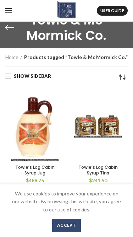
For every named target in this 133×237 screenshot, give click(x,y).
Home (11, 57)
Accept (66, 225)
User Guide (112, 10)
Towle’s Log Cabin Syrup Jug (35, 170)
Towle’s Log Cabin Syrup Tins (98, 170)
